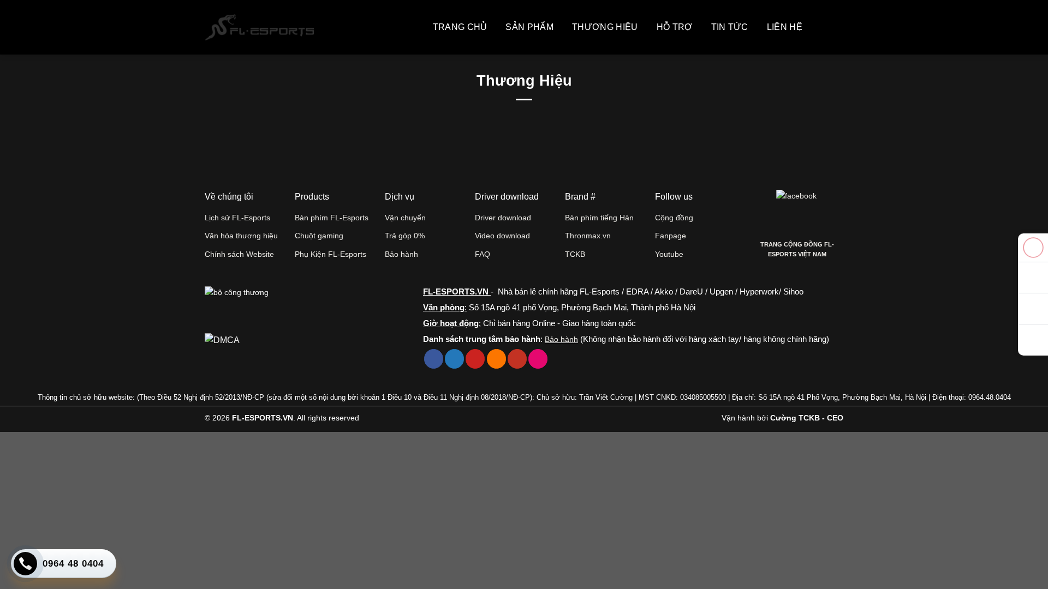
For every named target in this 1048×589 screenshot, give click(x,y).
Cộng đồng (674, 217)
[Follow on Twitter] (454, 359)
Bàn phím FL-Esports (331, 217)
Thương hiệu (605, 27)
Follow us (674, 196)
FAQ (482, 254)
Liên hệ (784, 27)
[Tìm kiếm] (837, 27)
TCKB (575, 254)
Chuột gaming (319, 235)
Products (312, 196)
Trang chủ (460, 27)
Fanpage (670, 235)
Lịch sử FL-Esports (237, 217)
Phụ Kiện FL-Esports (330, 254)
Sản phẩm (529, 27)
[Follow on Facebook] (433, 359)
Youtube (669, 254)
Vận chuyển (405, 217)
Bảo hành (401, 254)
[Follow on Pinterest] (475, 359)
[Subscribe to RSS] (496, 359)
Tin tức (729, 27)
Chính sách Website (239, 254)
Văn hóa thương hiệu (241, 235)
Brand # (580, 196)
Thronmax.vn (588, 235)
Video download (502, 235)
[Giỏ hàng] (820, 27)
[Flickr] (537, 359)
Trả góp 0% (405, 235)
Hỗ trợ (675, 27)
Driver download (503, 217)
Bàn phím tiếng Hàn (599, 217)
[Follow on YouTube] (517, 359)
